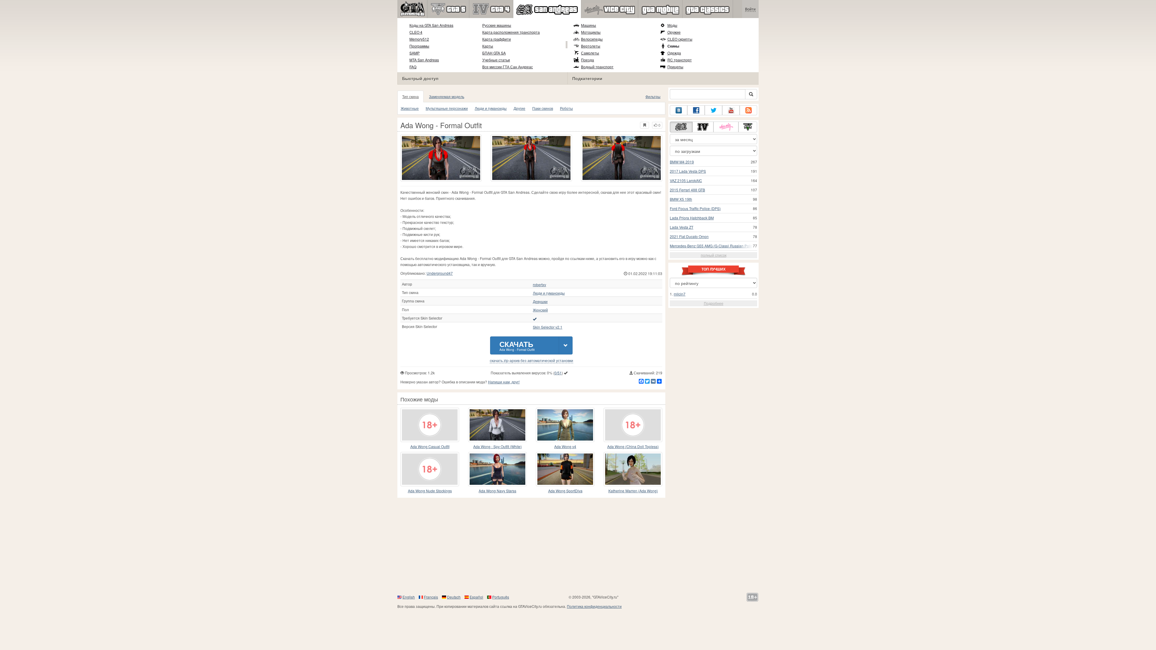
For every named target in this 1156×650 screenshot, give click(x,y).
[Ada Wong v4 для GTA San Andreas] (565, 425)
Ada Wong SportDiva (565, 490)
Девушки (540, 301)
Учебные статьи (496, 59)
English (408, 596)
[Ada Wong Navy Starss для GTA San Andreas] (497, 469)
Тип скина (410, 96)
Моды (672, 25)
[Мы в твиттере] (713, 110)
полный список (713, 255)
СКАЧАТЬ (517, 345)
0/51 (558, 372)
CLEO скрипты (679, 39)
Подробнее (713, 303)
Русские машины (496, 25)
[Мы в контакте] (678, 110)
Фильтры (652, 96)
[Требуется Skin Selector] (534, 318)
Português (500, 596)
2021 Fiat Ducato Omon (689, 236)
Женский (540, 309)
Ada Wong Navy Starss (497, 490)
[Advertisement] (578, 546)
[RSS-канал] (748, 110)
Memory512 (419, 39)
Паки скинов (542, 108)
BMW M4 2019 (682, 161)
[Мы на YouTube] (731, 110)
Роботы (566, 108)
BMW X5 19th (681, 199)
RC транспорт (679, 59)
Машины (588, 25)
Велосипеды (592, 39)
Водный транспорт (597, 66)
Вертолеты (590, 45)
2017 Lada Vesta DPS (688, 171)
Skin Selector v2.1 (547, 327)
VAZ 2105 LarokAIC (686, 180)
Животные (410, 108)
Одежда (674, 52)
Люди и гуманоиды (491, 108)
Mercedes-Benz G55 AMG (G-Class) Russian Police (712, 245)
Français (431, 596)
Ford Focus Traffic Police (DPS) (695, 208)
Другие (519, 108)
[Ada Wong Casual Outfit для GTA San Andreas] (429, 425)
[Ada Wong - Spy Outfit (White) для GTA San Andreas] (497, 425)
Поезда (587, 59)
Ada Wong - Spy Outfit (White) (497, 446)
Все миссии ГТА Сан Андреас (507, 66)
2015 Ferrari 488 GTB (687, 189)
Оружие (674, 32)
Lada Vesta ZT (681, 227)
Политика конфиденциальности (594, 606)
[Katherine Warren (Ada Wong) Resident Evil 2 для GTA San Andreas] (633, 469)
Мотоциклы (591, 32)
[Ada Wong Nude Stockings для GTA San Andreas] (429, 469)
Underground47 (440, 273)
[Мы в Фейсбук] (696, 110)
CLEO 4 (415, 32)
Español (476, 596)
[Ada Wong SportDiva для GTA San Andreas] (565, 469)
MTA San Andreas (424, 59)
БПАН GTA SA (494, 52)
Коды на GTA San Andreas (431, 25)
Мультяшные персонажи (447, 108)
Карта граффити (496, 39)
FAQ (412, 66)
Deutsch (454, 596)
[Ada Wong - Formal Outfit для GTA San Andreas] (441, 158)
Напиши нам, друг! (504, 381)
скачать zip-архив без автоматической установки (531, 360)
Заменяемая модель (446, 96)
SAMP (414, 52)
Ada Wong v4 (565, 446)
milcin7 (679, 293)
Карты (487, 45)
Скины (673, 46)
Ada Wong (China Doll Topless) (633, 446)
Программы (419, 45)
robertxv (539, 284)
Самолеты (590, 52)
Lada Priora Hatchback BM (692, 217)
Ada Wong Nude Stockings (430, 490)
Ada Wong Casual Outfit (429, 446)
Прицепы (675, 66)
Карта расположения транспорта (511, 32)
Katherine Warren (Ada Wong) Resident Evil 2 (633, 491)
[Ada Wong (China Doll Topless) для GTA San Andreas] (633, 425)
